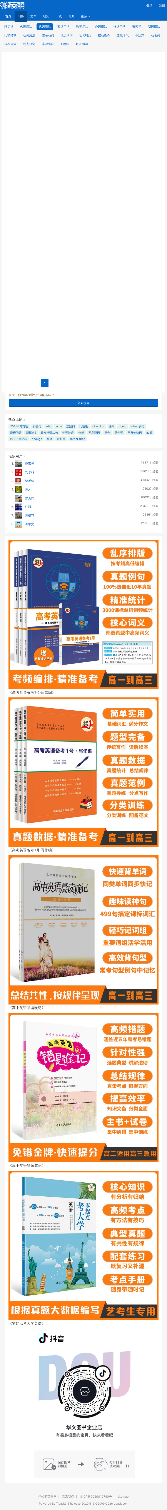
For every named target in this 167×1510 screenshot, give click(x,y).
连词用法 (120, 26)
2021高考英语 (19, 426)
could (122, 426)
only (59, 426)
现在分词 (10, 44)
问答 (21, 16)
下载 (59, 16)
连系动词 (48, 35)
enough (37, 439)
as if (149, 432)
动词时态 (85, 35)
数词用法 (82, 26)
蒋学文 (29, 524)
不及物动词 (135, 432)
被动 (49, 439)
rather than (77, 439)
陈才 (28, 489)
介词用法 (101, 26)
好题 (28, 507)
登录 (149, 5)
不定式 (139, 35)
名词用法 (26, 26)
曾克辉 (29, 498)
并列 (111, 426)
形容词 (136, 26)
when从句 (137, 426)
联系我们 (68, 1496)
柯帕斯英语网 (47, 1496)
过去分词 (29, 44)
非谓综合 (48, 44)
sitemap (123, 1496)
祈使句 (37, 426)
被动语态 (104, 35)
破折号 (61, 439)
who (49, 426)
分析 (81, 432)
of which (98, 426)
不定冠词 (94, 432)
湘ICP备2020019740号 (96, 1496)
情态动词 (66, 35)
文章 (33, 16)
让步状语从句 (49, 432)
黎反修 (29, 481)
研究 (46, 16)
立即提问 (83, 403)
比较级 (83, 426)
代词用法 (45, 26)
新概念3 (31, 432)
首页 (10, 16)
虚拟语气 (123, 35)
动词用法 (29, 35)
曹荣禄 (29, 463)
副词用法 (154, 26)
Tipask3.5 (62, 1503)
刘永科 (29, 472)
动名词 (155, 35)
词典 (71, 16)
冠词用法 (63, 26)
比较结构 (10, 35)
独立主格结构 (18, 439)
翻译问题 (16, 432)
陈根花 (29, 515)
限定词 (8, 26)
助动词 (119, 432)
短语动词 (82, 44)
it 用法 (64, 44)
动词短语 (68, 432)
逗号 (107, 432)
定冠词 (70, 426)
